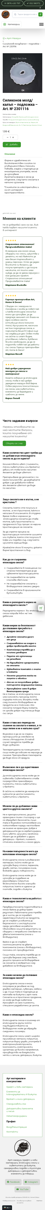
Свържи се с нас (14, 443)
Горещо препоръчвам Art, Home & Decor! (20, 300)
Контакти (12, 1131)
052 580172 (34, 3)
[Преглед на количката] (41, 608)
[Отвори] (41, 24)
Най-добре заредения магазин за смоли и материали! (18, 371)
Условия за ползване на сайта (24, 1202)
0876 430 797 (13, 3)
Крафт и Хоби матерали (19, 1087)
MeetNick (39, 1200)
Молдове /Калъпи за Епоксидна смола (25, 117)
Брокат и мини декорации (20, 1099)
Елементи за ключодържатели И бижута (21, 1093)
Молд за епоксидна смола (17, 119)
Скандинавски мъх (16, 1104)
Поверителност (9, 1200)
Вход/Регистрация (16, 1127)
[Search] (40, 14)
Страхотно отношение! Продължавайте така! (19, 245)
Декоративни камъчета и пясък (19, 1110)
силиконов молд (33, 119)
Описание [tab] (9, 154)
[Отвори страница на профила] (40, 7)
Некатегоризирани (16, 1116)
